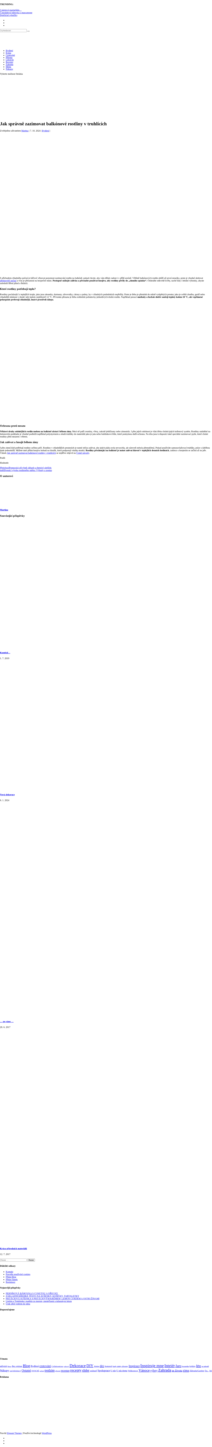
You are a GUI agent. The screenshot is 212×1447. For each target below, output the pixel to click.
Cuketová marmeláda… (11, 10)
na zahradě (205, 1366)
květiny (193, 1366)
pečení (42, 1371)
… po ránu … (7, 1021)
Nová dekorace (7, 794)
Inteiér (169, 1365)
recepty (75, 1370)
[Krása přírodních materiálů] (106, 1243)
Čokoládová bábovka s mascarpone (16, 12)
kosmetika (185, 1366)
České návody (82, 453)
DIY (89, 1366)
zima (186, 1370)
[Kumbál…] (106, 647)
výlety (154, 1370)
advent (3, 1366)
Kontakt (9, 1271)
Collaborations (57, 1366)
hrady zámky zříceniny (120, 1366)
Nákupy (9, 69)
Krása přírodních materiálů (13, 1248)
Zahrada (9, 64)
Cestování (10, 55)
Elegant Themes (14, 1433)
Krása (8, 53)
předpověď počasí (8, 280)
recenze (65, 1370)
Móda (8, 67)
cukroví (66, 1366)
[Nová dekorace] (106, 789)
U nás (113, 1370)
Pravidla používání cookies (18, 1274)
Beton (9, 1366)
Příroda (9, 57)
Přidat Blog (11, 1277)
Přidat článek (12, 1279)
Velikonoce (133, 1371)
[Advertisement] (106, 98)
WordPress (47, 1433)
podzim (50, 1370)
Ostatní (26, 1370)
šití (210, 1371)
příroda (57, 1371)
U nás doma (121, 1370)
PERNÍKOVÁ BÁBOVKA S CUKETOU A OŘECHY (32, 1293)
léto (198, 1366)
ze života (177, 1370)
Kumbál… (5, 652)
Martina (24, 131)
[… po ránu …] (106, 1016)
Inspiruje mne (152, 1365)
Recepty (9, 62)
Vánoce (144, 1370)
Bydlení (9, 50)
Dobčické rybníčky (8, 15)
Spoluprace (103, 1370)
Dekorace (78, 1365)
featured (108, 1366)
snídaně (93, 1371)
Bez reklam (17, 1366)
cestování (45, 1366)
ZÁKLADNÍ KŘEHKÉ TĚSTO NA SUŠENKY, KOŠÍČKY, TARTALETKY (42, 1296)
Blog (26, 1366)
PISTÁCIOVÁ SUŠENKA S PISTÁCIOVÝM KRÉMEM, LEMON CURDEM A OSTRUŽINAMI (52, 1298)
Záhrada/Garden (197, 1371)
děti (102, 1366)
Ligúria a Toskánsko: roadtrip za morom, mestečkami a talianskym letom (39, 1301)
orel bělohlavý (15, 1371)
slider (85, 1370)
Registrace (10, 1282)
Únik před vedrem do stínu (18, 1304)
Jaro (178, 1366)
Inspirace (134, 1366)
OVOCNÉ (35, 1371)
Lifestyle (10, 60)
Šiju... (207, 1371)
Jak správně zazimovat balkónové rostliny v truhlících (31, 453)
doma (96, 1366)
